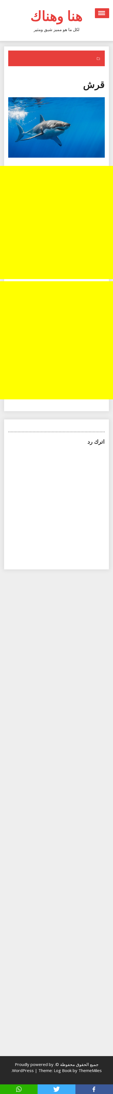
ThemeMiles (90, 1070)
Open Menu (102, 13)
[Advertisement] (56, 222)
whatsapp (19, 1089)
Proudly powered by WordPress (32, 1067)
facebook (94, 1089)
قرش (94, 84)
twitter (56, 1089)
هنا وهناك (56, 15)
